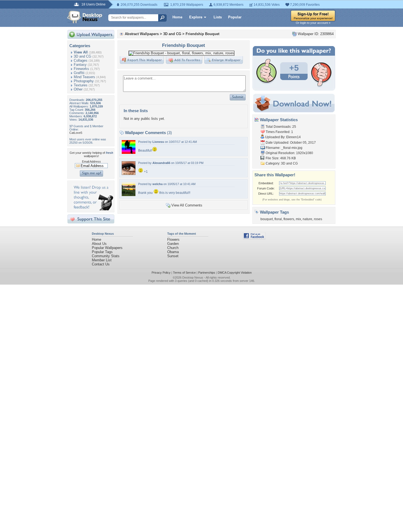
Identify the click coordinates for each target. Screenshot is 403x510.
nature (307, 219)
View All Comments (186, 205)
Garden (173, 244)
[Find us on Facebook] (254, 238)
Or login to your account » (313, 22)
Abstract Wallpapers (142, 34)
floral (278, 219)
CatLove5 (75, 132)
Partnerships (206, 272)
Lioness (158, 141)
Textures (80, 85)
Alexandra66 (161, 163)
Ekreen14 (293, 137)
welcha (157, 184)
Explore (195, 17)
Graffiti (79, 73)
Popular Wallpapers (107, 248)
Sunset (172, 256)
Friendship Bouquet (202, 34)
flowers (288, 219)
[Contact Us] (92, 209)
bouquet (266, 219)
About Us (99, 244)
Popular (235, 17)
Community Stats (106, 256)
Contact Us (101, 264)
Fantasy (80, 65)
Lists (218, 17)
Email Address (91, 161)
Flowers (173, 239)
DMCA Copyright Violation (235, 272)
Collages (80, 60)
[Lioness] (128, 153)
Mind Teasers (84, 77)
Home (177, 17)
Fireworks (81, 69)
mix (298, 219)
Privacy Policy (161, 272)
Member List (102, 260)
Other (78, 89)
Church (172, 248)
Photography (84, 81)
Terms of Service (184, 272)
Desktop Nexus (192, 277)
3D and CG (82, 56)
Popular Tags (102, 252)
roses (318, 219)
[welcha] (128, 195)
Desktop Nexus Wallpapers (84, 17)
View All (81, 52)
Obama (173, 252)
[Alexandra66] (128, 174)
